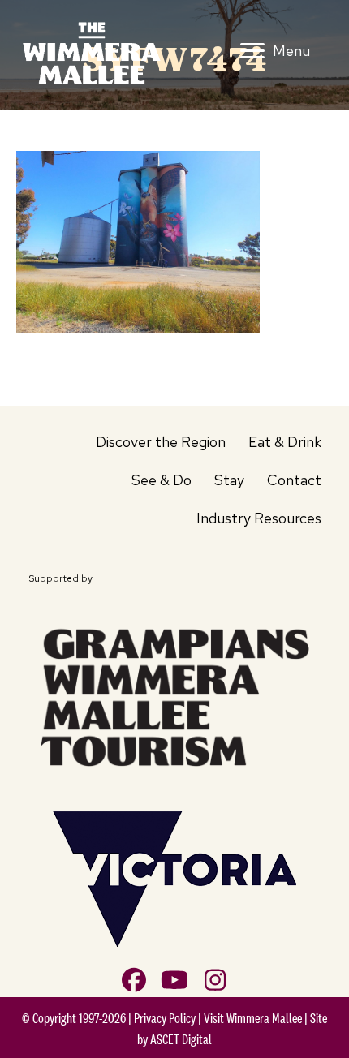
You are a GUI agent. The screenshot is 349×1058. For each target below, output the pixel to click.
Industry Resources (258, 518)
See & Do (161, 480)
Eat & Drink (284, 441)
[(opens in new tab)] (174, 694)
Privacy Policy (165, 1018)
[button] (134, 980)
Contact (294, 480)
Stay (229, 480)
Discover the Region (161, 441)
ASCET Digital (181, 1039)
